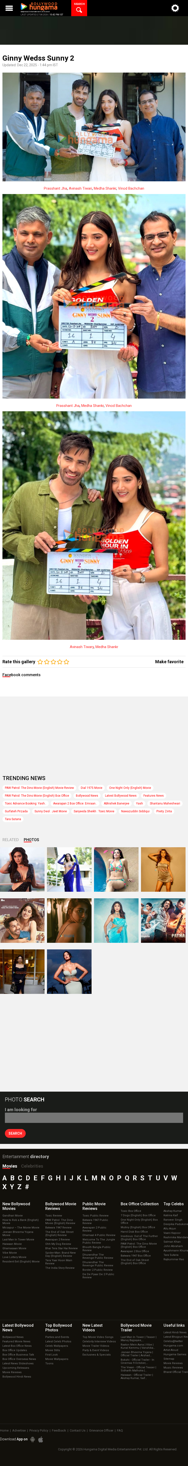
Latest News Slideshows (18, 1363)
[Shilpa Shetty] (116, 920)
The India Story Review (59, 1268)
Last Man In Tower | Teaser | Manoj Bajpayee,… (138, 1339)
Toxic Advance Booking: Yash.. (25, 803)
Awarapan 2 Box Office (135, 1251)
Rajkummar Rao (174, 1259)
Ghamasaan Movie (14, 1248)
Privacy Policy (38, 1430)
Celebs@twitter (173, 1341)
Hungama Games (175, 1354)
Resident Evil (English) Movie (21, 1261)
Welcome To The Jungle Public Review (98, 1241)
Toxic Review (53, 1215)
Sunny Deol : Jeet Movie (51, 811)
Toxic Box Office (131, 1211)
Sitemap (169, 1358)
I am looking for (21, 1109)
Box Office (140, 1204)
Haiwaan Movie (12, 1244)
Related (10, 839)
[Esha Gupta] (69, 971)
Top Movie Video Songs (97, 1337)
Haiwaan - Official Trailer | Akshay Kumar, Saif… (137, 1376)
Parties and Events (57, 1337)
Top (174, 1204)
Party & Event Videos (95, 1350)
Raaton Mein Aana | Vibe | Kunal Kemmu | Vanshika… (138, 1346)
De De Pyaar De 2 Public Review (98, 1276)
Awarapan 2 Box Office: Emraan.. (75, 803)
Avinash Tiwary (82, 647)
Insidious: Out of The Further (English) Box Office (139, 1238)
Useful (174, 1325)
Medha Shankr (105, 188)
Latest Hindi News (175, 1332)
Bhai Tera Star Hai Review (61, 1248)
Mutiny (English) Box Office (138, 1227)
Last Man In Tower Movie (18, 1239)
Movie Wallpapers (56, 1359)
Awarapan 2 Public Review (94, 1229)
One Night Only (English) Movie (130, 788)
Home (4, 1430)
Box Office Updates (14, 1350)
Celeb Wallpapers (56, 1345)
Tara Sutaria (13, 819)
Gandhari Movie (12, 1215)
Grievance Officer (101, 1430)
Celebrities (32, 1166)
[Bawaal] (22, 920)
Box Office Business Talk (18, 1354)
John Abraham (173, 1246)
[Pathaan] (163, 920)
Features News (153, 795)
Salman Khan (172, 1241)
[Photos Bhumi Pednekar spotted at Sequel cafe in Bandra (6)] (22, 971)
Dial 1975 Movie (91, 788)
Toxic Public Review (95, 1215)
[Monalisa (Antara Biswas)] (116, 869)
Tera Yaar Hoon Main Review (58, 1262)
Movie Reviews (12, 1372)
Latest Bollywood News (121, 795)
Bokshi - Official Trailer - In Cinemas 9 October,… (137, 1361)
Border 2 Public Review (97, 1269)
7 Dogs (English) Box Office (138, 1215)
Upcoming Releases (15, 1367)
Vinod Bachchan (131, 188)
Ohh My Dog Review (58, 1244)
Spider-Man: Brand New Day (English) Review (60, 1254)
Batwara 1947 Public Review (95, 1221)
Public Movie (94, 1206)
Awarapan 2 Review (57, 1239)
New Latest (92, 1327)
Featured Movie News (16, 1341)
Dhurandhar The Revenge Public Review (97, 1256)
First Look (51, 1354)
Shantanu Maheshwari (165, 803)
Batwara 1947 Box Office (136, 1255)
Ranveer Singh (173, 1219)
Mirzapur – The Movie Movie (20, 1227)
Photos (31, 839)
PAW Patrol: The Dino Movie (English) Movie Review (39, 788)
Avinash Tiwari (80, 188)
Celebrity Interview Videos (99, 1341)
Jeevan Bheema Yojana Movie (17, 1233)
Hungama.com (173, 1345)
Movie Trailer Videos (95, 1345)
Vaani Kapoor (172, 1233)
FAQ (120, 1430)
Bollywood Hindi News (16, 1376)
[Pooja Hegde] (69, 920)
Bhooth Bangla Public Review (96, 1249)
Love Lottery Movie (14, 1257)
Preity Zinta (164, 811)
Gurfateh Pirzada (16, 811)
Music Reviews (173, 1367)
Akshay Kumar (173, 1211)
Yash (139, 803)
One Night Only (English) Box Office (139, 1221)
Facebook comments (21, 675)
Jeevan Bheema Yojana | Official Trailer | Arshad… (137, 1354)
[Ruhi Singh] (163, 869)
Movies (9, 1166)
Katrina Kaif (171, 1215)
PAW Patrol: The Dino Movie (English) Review (60, 1221)
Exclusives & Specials (96, 1354)
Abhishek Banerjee (116, 803)
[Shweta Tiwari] (22, 869)
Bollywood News (87, 795)
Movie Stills (52, 1350)
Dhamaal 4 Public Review (98, 1235)
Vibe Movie (9, 1252)
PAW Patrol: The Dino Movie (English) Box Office (37, 795)
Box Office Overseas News (19, 1359)
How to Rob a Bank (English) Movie (20, 1221)
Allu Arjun (170, 1228)
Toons (49, 1363)
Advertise (19, 1430)
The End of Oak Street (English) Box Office (135, 1262)
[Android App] (32, 1439)
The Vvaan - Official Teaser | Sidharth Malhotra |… (138, 1369)
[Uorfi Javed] (69, 869)
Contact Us (77, 1430)
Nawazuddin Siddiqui (135, 811)
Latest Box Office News (17, 1345)
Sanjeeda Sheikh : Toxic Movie (94, 811)
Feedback (59, 1430)
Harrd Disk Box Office (134, 1231)
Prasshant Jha (55, 188)
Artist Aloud (171, 1350)
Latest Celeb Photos (58, 1341)
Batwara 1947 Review (58, 1227)
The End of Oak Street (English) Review (59, 1233)
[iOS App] (40, 1439)
